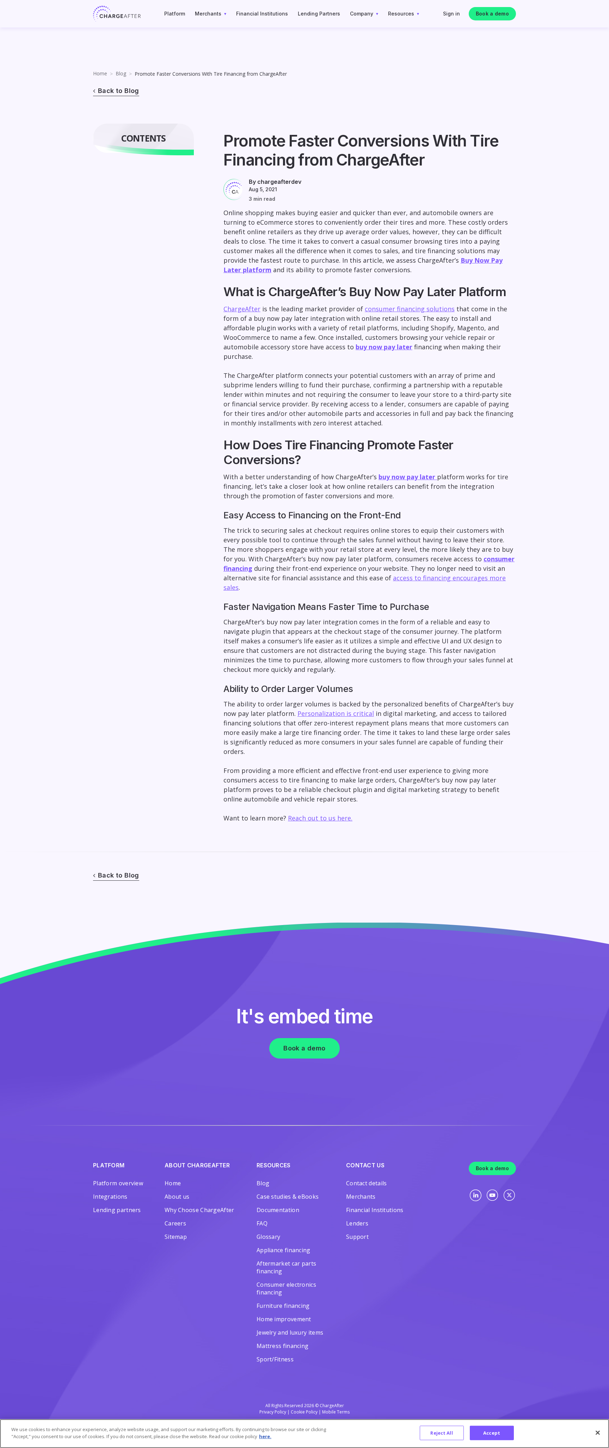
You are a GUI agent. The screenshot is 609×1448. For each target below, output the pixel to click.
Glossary (268, 1237)
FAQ (262, 1223)
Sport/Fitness (275, 1359)
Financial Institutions (262, 14)
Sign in (451, 14)
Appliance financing (283, 1250)
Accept (491, 1433)
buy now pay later (384, 347)
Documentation (278, 1210)
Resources (401, 14)
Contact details (366, 1183)
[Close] (597, 1432)
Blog (121, 73)
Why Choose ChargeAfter (199, 1210)
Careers (175, 1223)
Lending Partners (319, 14)
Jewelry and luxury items (290, 1332)
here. (265, 1436)
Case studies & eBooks (288, 1196)
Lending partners (117, 1210)
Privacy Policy (272, 1412)
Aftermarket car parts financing (286, 1267)
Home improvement (284, 1319)
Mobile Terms (336, 1412)
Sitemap (176, 1237)
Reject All (441, 1433)
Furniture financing (283, 1306)
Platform (174, 14)
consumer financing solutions (410, 309)
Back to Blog (118, 90)
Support (357, 1237)
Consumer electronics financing (286, 1288)
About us (177, 1196)
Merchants (208, 14)
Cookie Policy (304, 1412)
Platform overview (118, 1183)
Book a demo (492, 14)
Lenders (357, 1223)
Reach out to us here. (320, 818)
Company (361, 14)
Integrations (110, 1196)
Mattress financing (282, 1346)
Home (100, 73)
